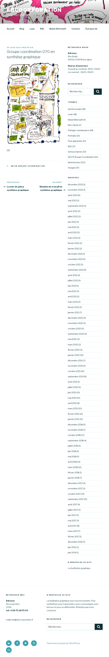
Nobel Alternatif (57, 29)
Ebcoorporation (34, 10)
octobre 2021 (74, 264)
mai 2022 (72, 227)
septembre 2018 (76, 440)
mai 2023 (72, 200)
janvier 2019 (73, 419)
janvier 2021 (73, 312)
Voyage (71, 167)
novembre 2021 (75, 259)
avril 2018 (72, 462)
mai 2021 (72, 291)
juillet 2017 (73, 510)
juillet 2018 (73, 446)
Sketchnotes (74, 162)
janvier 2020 (74, 355)
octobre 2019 (74, 371)
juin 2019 (72, 392)
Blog (22, 29)
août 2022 (72, 211)
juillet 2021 (73, 280)
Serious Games (75, 151)
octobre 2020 (74, 328)
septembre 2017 (75, 499)
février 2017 (73, 536)
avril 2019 (72, 403)
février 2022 (73, 243)
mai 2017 (72, 520)
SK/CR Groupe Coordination (28, 166)
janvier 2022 (73, 248)
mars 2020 (73, 344)
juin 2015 (72, 547)
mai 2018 (72, 456)
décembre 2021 (75, 254)
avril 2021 (72, 296)
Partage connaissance (78, 130)
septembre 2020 (76, 334)
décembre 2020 (75, 318)
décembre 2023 (75, 184)
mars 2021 (73, 302)
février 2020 (74, 350)
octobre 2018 (74, 435)
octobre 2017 (74, 494)
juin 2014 (72, 552)
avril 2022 (72, 232)
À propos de (91, 29)
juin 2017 (72, 515)
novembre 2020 (75, 323)
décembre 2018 (75, 424)
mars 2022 (73, 238)
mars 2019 (73, 408)
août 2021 (72, 275)
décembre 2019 (75, 360)
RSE (42, 29)
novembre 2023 (75, 190)
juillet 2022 (73, 216)
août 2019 (72, 382)
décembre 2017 (75, 483)
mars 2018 (73, 467)
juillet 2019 (73, 387)
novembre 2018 (75, 430)
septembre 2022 (76, 206)
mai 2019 (72, 398)
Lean (32, 29)
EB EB (30, 47)
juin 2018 (72, 451)
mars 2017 (73, 531)
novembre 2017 (75, 488)
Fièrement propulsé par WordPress (63, 643)
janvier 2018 (73, 478)
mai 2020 (72, 339)
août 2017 (72, 504)
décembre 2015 (75, 542)
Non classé (73, 125)
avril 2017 (72, 526)
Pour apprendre (75, 141)
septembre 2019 (76, 376)
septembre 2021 (75, 270)
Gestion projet (74, 109)
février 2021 (73, 307)
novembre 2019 (75, 366)
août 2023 (72, 195)
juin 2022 (72, 222)
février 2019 (73, 414)
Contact (76, 29)
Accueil (10, 29)
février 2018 (73, 472)
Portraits (72, 136)
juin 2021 (72, 286)
